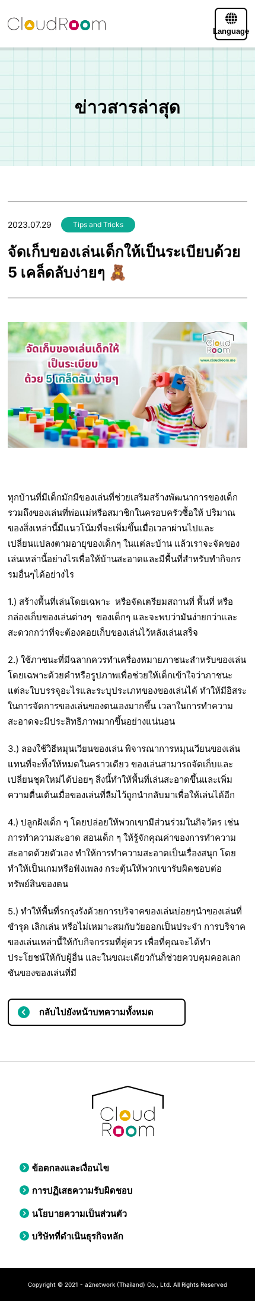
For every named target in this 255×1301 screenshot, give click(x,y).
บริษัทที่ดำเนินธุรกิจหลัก (77, 1236)
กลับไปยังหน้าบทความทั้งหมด (96, 1012)
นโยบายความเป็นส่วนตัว (79, 1213)
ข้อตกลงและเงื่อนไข (70, 1168)
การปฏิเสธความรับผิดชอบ (82, 1190)
